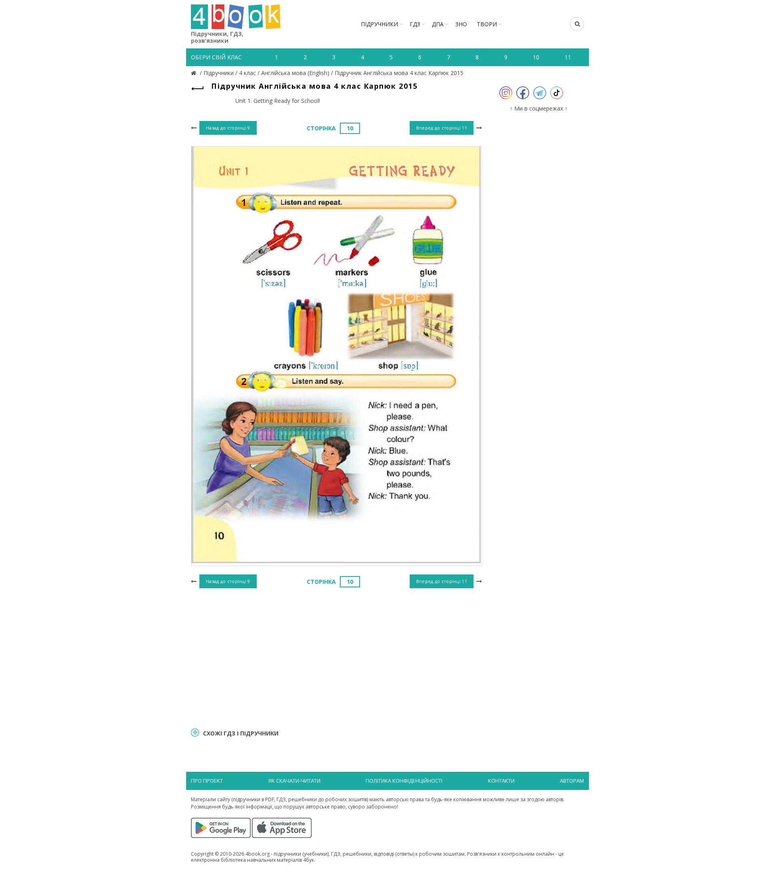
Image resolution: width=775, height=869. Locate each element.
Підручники (379, 24)
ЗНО (461, 24)
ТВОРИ (487, 24)
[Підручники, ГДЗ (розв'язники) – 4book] (194, 73)
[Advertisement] (336, 656)
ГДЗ (415, 24)
